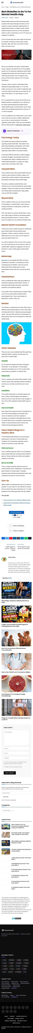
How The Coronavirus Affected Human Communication (14, 649)
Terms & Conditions (10, 1020)
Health (17, 17)
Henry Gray (5, 17)
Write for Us (16, 1023)
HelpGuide (6, 376)
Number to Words (6, 985)
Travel (18, 965)
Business (12, 960)
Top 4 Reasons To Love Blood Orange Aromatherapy (13, 695)
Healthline (6, 390)
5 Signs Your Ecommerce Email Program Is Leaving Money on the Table (15, 625)
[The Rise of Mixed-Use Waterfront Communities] (6, 851)
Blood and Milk (7, 463)
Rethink (5, 303)
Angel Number (16, 985)
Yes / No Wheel (5, 997)
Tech (5, 960)
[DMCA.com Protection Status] (16, 919)
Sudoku (12, 995)
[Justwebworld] (16, 2)
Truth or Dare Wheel (21, 995)
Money (26, 960)
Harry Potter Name (6, 986)
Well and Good (7, 448)
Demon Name (16, 986)
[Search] (30, 2)
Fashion (5, 968)
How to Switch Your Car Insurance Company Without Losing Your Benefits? (20, 826)
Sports (11, 971)
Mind (25, 968)
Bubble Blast (5, 995)
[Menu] (3, 2)
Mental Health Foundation (14, 225)
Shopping (18, 971)
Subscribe (5, 796)
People (11, 963)
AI (25, 971)
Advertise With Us (21, 1016)
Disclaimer (10, 1018)
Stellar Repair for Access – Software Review (10, 548)
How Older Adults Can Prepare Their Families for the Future (20, 833)
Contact (12, 1016)
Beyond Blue (7, 198)
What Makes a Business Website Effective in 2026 (15, 601)
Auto (12, 968)
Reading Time (15, 983)
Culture (26, 963)
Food (18, 968)
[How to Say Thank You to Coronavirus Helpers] (16, 661)
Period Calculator (25, 983)
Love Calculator (6, 983)
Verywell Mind (8, 169)
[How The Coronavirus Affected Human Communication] (16, 637)
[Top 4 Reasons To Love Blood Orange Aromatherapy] (16, 683)
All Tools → (14, 988)
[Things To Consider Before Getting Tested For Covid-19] (16, 707)
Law (5, 971)
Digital (7, 7)
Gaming (25, 965)
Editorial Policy (22, 1020)
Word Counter (14, 981)
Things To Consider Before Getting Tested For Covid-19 (16, 719)
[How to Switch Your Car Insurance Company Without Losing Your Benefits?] (6, 826)
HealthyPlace (8, 276)
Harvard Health (8, 408)
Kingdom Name (5, 988)
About (6, 1016)
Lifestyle (19, 963)
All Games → (14, 997)
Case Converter (24, 981)
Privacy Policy (19, 1018)
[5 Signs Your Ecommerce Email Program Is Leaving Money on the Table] (16, 614)
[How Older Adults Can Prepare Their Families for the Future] (6, 835)
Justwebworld (17, 1026)
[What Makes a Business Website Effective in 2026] (16, 590)
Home (3, 7)
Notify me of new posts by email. (13, 766)
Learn (5, 963)
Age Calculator (5, 981)
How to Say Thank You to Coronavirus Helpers (16, 672)
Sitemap (3, 1028)
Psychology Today (10, 137)
